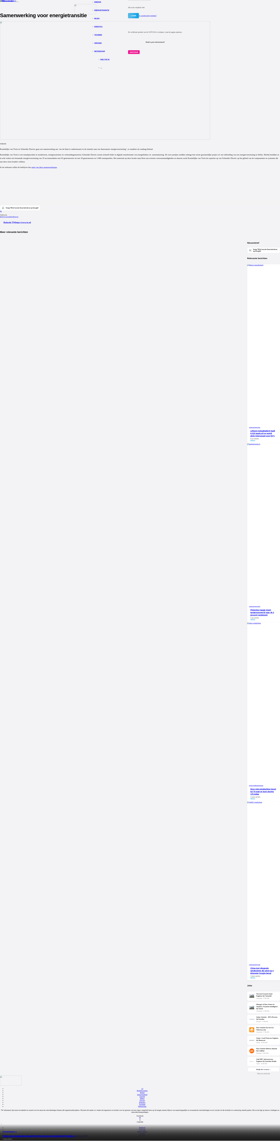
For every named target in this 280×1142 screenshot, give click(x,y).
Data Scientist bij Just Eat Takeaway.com (265, 1029)
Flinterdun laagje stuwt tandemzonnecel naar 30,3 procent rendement (262, 612)
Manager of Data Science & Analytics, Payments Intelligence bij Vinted (267, 1007)
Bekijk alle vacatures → (263, 1069)
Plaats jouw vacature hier (263, 1073)
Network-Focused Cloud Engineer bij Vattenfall (264, 995)
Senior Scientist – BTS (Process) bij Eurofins (266, 1018)
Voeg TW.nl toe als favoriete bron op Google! (265, 250)
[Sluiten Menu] (101, 68)
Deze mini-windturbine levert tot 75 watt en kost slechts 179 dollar (38, 1136)
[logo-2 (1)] (85, 13)
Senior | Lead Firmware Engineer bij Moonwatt (267, 1039)
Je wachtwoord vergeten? (148, 16)
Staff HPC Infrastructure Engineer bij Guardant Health (266, 1060)
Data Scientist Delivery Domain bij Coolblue (266, 1050)
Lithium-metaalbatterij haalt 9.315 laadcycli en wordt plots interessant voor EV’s (262, 433)
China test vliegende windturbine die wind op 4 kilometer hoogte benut (262, 970)
